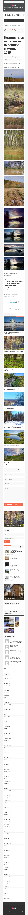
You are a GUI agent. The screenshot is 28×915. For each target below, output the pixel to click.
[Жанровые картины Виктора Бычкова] (7, 558)
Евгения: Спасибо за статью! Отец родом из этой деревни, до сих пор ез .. (16, 657)
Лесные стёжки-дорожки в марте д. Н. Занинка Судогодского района (13, 426)
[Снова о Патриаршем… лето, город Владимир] (14, 454)
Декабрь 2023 (7, 709)
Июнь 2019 (6, 776)
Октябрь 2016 (7, 852)
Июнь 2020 (6, 755)
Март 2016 (6, 869)
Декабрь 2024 (7, 700)
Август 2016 (6, 857)
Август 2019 (6, 771)
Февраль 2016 (7, 872)
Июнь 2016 (6, 862)
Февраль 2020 (7, 757)
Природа (11, 29)
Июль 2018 (6, 802)
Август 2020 (6, 750)
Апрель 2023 (7, 716)
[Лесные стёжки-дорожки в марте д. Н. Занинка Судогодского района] (14, 418)
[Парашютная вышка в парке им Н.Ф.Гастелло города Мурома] (7, 577)
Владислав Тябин (14, 67)
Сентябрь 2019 (7, 769)
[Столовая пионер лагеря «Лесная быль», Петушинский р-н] (7, 564)
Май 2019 (6, 778)
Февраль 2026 (7, 678)
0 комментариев (9, 59)
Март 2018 (6, 812)
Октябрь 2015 (7, 881)
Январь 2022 (7, 731)
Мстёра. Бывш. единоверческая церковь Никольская (16, 551)
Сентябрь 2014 (7, 898)
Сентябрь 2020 (7, 747)
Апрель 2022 (7, 726)
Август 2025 (6, 692)
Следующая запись (18, 309)
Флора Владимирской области (14, 281)
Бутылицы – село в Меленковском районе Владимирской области (15, 571)
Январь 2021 (7, 740)
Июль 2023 (6, 712)
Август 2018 (6, 800)
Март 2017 (6, 841)
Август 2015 (6, 886)
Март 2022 (6, 728)
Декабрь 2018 (7, 790)
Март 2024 (6, 702)
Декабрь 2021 (7, 733)
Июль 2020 (6, 752)
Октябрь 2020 (7, 745)
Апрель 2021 (7, 735)
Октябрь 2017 (7, 824)
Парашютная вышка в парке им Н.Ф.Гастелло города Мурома (15, 578)
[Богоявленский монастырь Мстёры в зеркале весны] (14, 324)
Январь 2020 (7, 759)
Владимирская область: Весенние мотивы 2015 (14, 45)
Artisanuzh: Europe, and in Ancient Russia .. (15, 646)
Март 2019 (6, 783)
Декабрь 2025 (7, 683)
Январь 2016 (7, 874)
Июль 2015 (6, 888)
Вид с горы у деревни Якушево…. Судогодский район (12, 407)
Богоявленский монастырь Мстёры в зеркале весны (13, 333)
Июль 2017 (6, 831)
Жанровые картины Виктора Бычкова (14, 557)
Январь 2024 (7, 707)
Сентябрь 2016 (7, 855)
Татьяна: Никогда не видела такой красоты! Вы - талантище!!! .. (16, 663)
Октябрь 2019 (7, 766)
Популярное (7, 547)
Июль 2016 (6, 860)
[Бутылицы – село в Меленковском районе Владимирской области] (7, 571)
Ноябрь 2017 (7, 821)
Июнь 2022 (6, 723)
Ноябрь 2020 (7, 743)
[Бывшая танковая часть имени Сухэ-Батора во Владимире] (14, 592)
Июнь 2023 (6, 714)
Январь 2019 (7, 788)
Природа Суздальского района (12, 445)
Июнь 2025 (6, 695)
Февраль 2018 (7, 814)
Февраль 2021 (7, 738)
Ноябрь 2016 (7, 850)
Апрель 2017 (7, 838)
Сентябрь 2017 (7, 826)
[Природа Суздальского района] (14, 437)
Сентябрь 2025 (7, 690)
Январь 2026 (7, 680)
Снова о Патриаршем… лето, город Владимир (13, 463)
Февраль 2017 (7, 843)
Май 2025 (6, 697)
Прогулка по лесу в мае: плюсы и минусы (12, 369)
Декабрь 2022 (7, 719)
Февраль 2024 (7, 704)
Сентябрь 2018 (7, 798)
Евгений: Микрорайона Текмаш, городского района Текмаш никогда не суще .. (16, 652)
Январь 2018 (7, 817)
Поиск (7, 541)
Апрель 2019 (7, 781)
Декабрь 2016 (7, 848)
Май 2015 (6, 893)
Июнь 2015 (6, 891)
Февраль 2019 (7, 786)
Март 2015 (6, 895)
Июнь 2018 (6, 805)
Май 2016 (6, 864)
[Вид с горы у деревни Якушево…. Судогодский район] (14, 399)
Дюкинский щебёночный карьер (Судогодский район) (12, 388)
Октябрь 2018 (7, 795)
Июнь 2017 (6, 833)
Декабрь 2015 (7, 876)
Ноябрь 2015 (7, 879)
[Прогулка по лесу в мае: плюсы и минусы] (14, 361)
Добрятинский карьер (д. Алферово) (13, 351)
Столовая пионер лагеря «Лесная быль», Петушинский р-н (15, 564)
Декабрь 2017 (7, 819)
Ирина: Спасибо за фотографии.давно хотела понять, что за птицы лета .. (16, 641)
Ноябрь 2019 (7, 764)
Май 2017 (6, 836)
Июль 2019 (6, 774)
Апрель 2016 (7, 867)
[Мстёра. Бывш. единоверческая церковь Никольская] (7, 551)
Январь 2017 (7, 845)
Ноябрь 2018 (7, 793)
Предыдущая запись (10, 308)
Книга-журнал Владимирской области (13, 911)
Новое (13, 547)
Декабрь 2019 (7, 762)
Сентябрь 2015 (7, 884)
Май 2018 (6, 807)
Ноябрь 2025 (7, 685)
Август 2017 (6, 829)
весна (8, 294)
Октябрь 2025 (7, 688)
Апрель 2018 (7, 809)
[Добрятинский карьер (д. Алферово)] (14, 343)
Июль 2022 (6, 721)
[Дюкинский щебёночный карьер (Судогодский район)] (14, 380)
